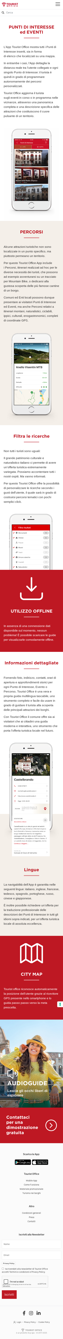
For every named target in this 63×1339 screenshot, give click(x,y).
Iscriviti (9, 1294)
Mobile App (31, 1180)
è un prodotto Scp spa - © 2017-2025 (31, 1333)
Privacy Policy (8, 1263)
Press (31, 1217)
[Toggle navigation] (57, 4)
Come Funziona (31, 1184)
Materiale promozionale (31, 1189)
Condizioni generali (31, 1213)
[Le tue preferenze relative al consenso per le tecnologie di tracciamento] (60, 1004)
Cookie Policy (44, 1322)
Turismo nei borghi (31, 1193)
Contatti (31, 1221)
